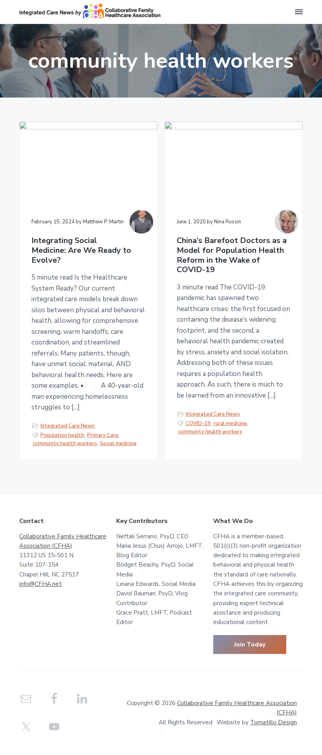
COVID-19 (198, 423)
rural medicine (230, 423)
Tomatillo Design (273, 722)
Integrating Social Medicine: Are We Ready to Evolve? (81, 250)
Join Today (249, 644)
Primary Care (102, 435)
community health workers (65, 443)
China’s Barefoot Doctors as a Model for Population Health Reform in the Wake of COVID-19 (232, 255)
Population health (62, 435)
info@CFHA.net (40, 584)
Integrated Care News (67, 425)
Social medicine (118, 443)
